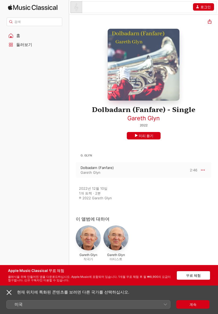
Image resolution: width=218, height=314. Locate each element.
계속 (193, 304)
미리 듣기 (146, 136)
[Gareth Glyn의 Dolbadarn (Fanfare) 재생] (72, 170)
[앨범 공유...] (209, 22)
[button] (34, 36)
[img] (32, 7)
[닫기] (9, 292)
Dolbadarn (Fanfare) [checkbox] (97, 168)
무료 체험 (193, 275)
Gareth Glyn (143, 118)
